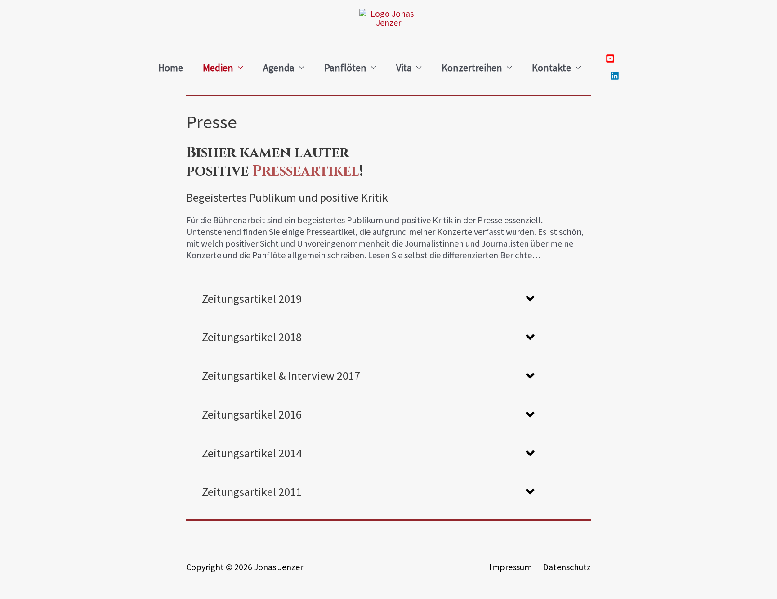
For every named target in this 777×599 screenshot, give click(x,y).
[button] (368, 298)
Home (170, 67)
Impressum (510, 566)
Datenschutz (567, 566)
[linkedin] (612, 76)
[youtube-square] (612, 59)
